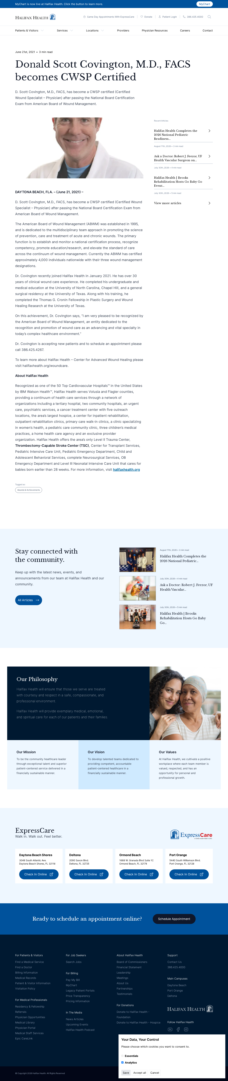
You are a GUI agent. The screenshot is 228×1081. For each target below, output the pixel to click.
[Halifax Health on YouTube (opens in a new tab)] (170, 1029)
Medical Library (25, 1022)
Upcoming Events (77, 1024)
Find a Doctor (23, 967)
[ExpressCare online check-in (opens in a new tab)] (191, 834)
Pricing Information (78, 1001)
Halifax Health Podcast (80, 1029)
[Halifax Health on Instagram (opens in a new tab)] (186, 1029)
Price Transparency (78, 995)
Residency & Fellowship (29, 1006)
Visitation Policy (25, 988)
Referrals (20, 1011)
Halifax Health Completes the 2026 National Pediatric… (183, 559)
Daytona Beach (176, 985)
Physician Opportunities (30, 1017)
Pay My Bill (73, 980)
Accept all (139, 1072)
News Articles (74, 1019)
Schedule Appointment (174, 919)
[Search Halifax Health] (209, 16)
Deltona (172, 995)
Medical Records (25, 978)
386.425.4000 (176, 967)
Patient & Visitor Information (32, 983)
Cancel (154, 1072)
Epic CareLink (24, 1038)
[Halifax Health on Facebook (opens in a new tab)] (178, 1029)
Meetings (122, 978)
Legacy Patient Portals (80, 990)
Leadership (124, 972)
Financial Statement (129, 967)
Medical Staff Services (29, 1033)
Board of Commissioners (132, 962)
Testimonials (124, 993)
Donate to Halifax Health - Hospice (138, 1022)
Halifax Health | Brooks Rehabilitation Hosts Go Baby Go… (183, 618)
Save (126, 1072)
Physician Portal (25, 1027)
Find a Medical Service (29, 962)
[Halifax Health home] (35, 17)
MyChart (204, 4)
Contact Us (174, 962)
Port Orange (175, 990)
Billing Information (26, 972)
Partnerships (125, 988)
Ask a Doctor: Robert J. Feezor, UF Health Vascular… (186, 587)
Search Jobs (73, 962)
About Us (122, 983)
